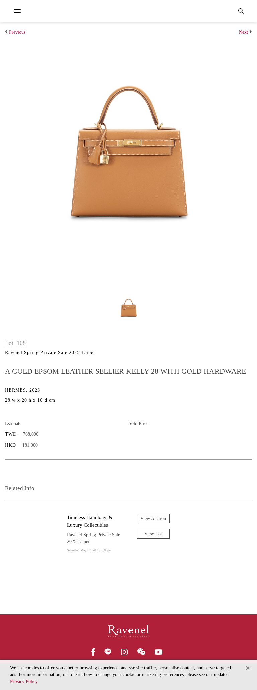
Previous (17, 32)
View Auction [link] (153, 518)
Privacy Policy (24, 681)
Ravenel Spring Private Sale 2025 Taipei (50, 352)
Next (243, 32)
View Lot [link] (153, 533)
